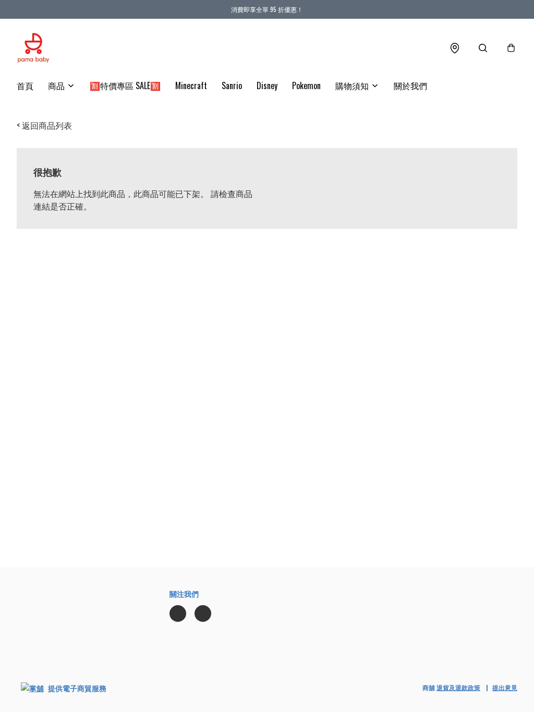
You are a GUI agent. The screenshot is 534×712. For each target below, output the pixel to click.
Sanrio (232, 85)
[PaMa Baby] (33, 48)
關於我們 (410, 85)
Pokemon (306, 85)
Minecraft (191, 85)
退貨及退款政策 (458, 687)
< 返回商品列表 (44, 125)
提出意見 (504, 687)
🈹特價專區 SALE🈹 (125, 85)
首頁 (25, 85)
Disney (267, 85)
